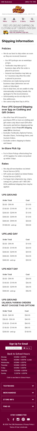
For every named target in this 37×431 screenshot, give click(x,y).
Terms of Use (14, 427)
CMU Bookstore (6, 2)
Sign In (14, 21)
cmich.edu (23, 427)
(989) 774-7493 (30, 2)
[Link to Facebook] (13, 420)
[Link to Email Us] (28, 420)
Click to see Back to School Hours (18, 377)
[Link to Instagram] (18, 420)
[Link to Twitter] (8, 420)
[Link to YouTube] (23, 420)
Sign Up (27, 348)
